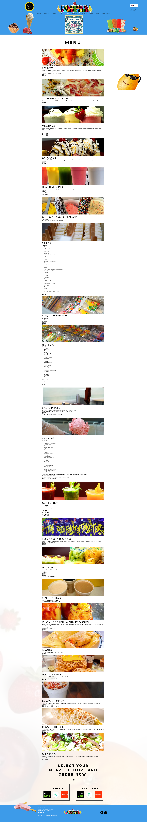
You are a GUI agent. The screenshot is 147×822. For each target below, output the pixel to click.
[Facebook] (131, 10)
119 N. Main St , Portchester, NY (46, 809)
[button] (73, 57)
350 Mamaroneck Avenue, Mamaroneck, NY (48, 814)
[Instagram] (134, 10)
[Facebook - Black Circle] (101, 812)
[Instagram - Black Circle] (105, 812)
